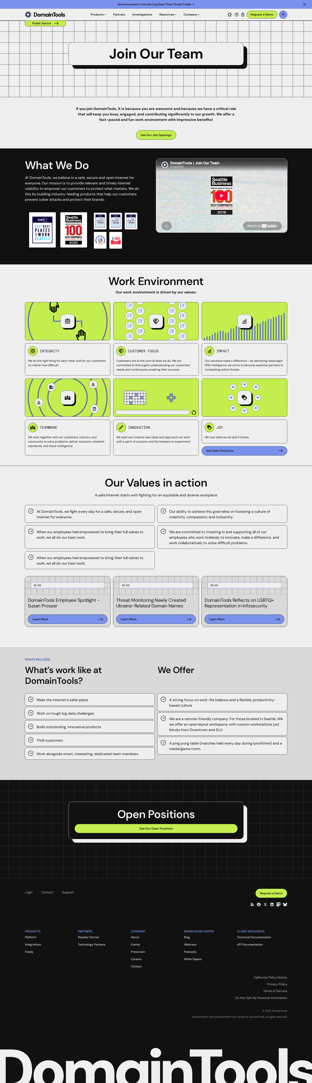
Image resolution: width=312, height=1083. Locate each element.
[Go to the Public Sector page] (45, 23)
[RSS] (252, 904)
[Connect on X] (265, 904)
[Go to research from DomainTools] (243, 14)
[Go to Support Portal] (236, 14)
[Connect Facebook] (259, 904)
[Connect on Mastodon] (278, 904)
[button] (304, 4)
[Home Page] (45, 14)
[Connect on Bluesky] (285, 904)
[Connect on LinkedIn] (272, 904)
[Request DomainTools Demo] (262, 14)
